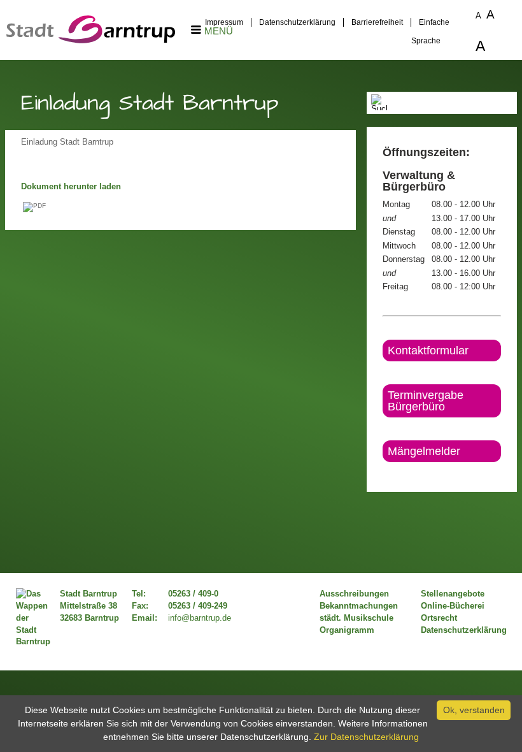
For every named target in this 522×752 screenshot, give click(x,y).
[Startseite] (90, 40)
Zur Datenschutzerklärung (366, 737)
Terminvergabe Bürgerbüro (425, 400)
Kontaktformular (428, 350)
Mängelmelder (424, 451)
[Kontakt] (383, 473)
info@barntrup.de (199, 618)
